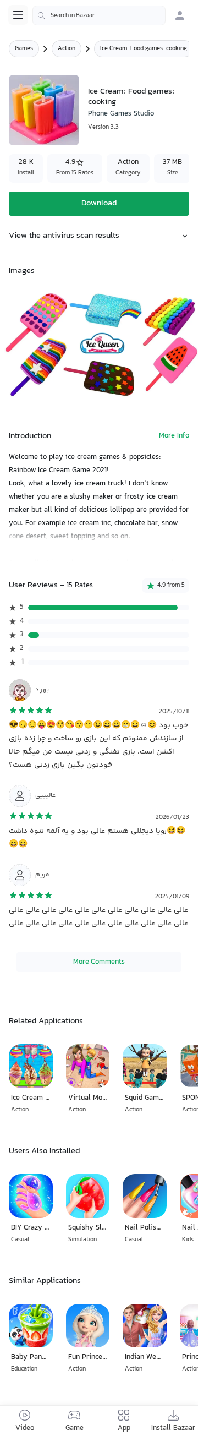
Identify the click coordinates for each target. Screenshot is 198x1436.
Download (99, 203)
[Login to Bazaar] (180, 15)
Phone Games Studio (121, 114)
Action (66, 48)
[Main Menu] (18, 15)
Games (24, 48)
